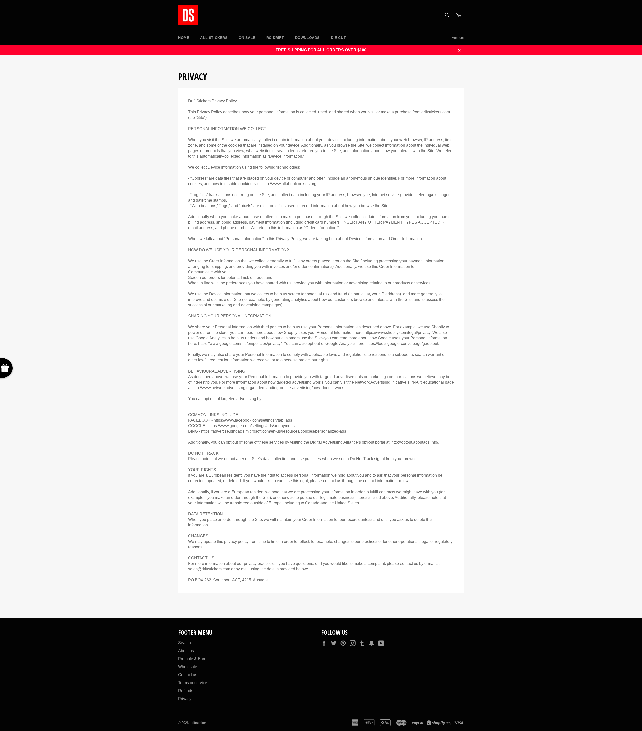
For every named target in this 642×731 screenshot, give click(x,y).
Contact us (187, 675)
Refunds (185, 691)
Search (184, 643)
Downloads (307, 38)
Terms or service (192, 683)
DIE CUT (338, 38)
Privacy (184, 699)
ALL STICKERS (213, 38)
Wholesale (187, 667)
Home (183, 38)
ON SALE (247, 38)
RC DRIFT (275, 38)
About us (186, 651)
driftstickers (199, 723)
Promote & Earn (192, 659)
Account (458, 38)
